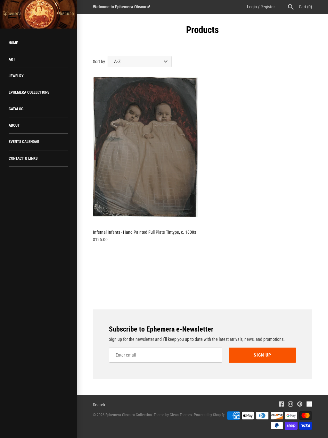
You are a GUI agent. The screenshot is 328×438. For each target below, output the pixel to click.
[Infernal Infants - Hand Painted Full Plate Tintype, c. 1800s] (145, 147)
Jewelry (16, 76)
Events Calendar (24, 141)
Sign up (262, 355)
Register (267, 6)
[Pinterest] (299, 405)
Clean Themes (181, 415)
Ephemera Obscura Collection (128, 415)
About (14, 125)
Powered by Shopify (209, 415)
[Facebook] (281, 405)
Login (252, 6)
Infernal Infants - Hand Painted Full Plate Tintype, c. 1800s (144, 232)
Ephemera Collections (29, 92)
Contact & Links (23, 158)
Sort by (99, 61)
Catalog (16, 109)
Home (13, 43)
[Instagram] (290, 405)
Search (99, 404)
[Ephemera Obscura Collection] (38, 14)
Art (12, 59)
